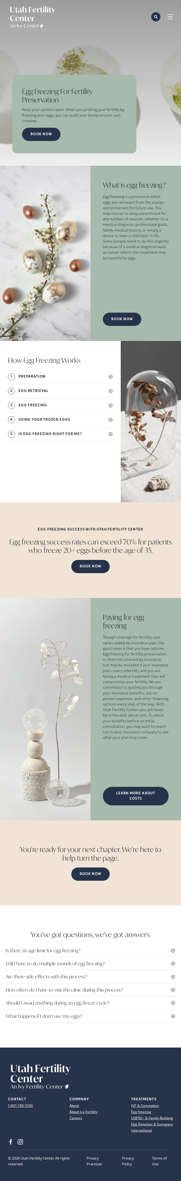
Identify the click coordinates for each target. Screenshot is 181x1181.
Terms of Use (159, 1161)
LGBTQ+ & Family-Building (152, 1118)
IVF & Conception (145, 1106)
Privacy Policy (128, 1161)
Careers (76, 1118)
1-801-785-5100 (20, 1106)
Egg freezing (141, 1112)
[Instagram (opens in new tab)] (20, 1142)
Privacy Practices (94, 1161)
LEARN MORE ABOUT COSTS (135, 796)
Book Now (41, 134)
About (74, 1106)
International (141, 1131)
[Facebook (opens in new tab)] (10, 1142)
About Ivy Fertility (84, 1112)
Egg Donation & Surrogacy (152, 1124)
